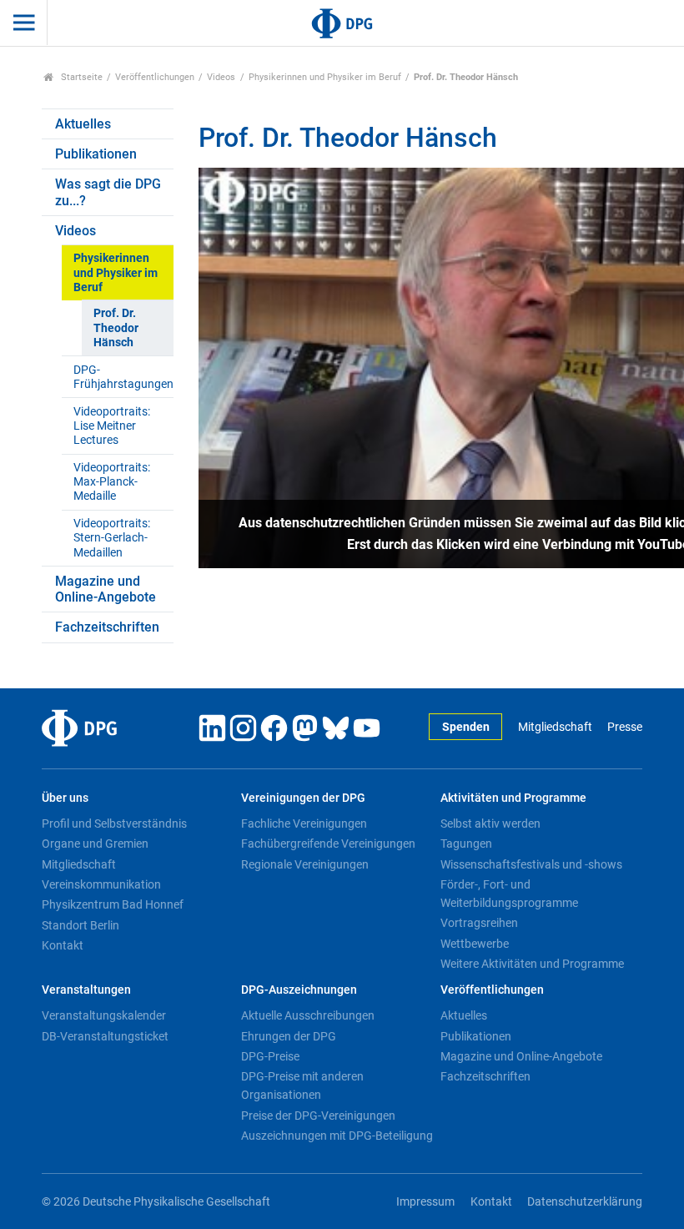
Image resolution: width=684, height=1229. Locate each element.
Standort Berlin (80, 925)
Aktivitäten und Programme (513, 798)
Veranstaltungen (86, 990)
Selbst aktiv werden (490, 823)
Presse (624, 727)
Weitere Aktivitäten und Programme (532, 963)
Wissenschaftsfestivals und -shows (531, 864)
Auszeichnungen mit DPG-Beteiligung (337, 1135)
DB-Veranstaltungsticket (105, 1036)
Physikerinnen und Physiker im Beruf (325, 77)
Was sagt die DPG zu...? (108, 192)
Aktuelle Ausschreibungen (308, 1015)
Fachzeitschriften (107, 627)
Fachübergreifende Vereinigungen (328, 843)
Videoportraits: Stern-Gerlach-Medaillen (111, 538)
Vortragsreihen (479, 922)
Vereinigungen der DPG (303, 798)
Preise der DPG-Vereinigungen (318, 1115)
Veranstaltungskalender (104, 1015)
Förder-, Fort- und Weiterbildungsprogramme (509, 893)
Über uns (65, 798)
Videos (221, 77)
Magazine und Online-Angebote (105, 589)
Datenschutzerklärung (584, 1202)
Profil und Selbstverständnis (114, 823)
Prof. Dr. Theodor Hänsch (115, 328)
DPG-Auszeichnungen (299, 990)
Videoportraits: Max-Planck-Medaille (111, 482)
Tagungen (466, 843)
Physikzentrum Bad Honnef (113, 904)
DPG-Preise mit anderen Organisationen (302, 1085)
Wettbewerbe (474, 943)
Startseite (80, 77)
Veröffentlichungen (154, 77)
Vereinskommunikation (101, 884)
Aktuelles (83, 124)
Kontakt (62, 945)
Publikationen (96, 154)
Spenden (466, 727)
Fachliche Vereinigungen (304, 823)
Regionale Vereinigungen (305, 864)
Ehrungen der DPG (288, 1036)
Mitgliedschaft (554, 727)
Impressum (425, 1202)
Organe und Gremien (95, 843)
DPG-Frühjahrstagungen (123, 377)
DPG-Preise (270, 1056)
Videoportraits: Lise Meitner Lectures (111, 426)
